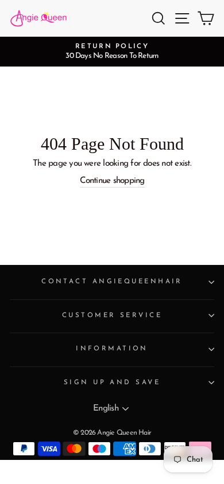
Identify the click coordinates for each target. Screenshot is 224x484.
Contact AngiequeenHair (112, 281)
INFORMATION (112, 348)
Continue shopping (112, 181)
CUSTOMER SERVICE (112, 315)
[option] (112, 51)
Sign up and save (112, 382)
